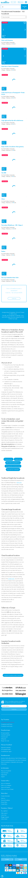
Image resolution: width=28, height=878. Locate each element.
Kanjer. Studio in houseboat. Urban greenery (12, 146)
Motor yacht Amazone (7, 40)
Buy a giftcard (4, 811)
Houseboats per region (6, 751)
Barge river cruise (5, 741)
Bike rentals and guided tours (13, 462)
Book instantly (4, 22)
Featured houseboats (5, 747)
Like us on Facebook (5, 783)
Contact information (5, 796)
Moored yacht (4, 737)
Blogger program (5, 817)
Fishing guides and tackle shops (13, 466)
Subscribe (14, 709)
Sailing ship (3, 739)
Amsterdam (12, 42)
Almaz (3, 199)
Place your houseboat (6, 771)
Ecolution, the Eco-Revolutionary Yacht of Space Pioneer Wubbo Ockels (14, 758)
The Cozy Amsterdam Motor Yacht (9, 277)
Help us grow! (4, 813)
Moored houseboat (5, 735)
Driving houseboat (5, 733)
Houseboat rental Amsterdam (7, 722)
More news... (4, 764)
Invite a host (3, 815)
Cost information (4, 773)
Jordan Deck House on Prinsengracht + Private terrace (12, 93)
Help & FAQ (4, 774)
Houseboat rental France (6, 724)
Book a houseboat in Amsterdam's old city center (12, 762)
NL (2, 42)
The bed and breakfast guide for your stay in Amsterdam (13, 760)
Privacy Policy (4, 802)
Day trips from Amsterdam (13, 469)
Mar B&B (3, 173)
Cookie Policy (4, 804)
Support (3, 776)
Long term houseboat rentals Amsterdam (13, 675)
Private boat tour (8, 459)
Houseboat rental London (6, 726)
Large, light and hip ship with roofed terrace (12, 120)
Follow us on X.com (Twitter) (7, 789)
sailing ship (19, 482)
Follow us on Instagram (6, 785)
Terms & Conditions (5, 800)
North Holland (6, 42)
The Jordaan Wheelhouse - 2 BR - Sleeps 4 (12, 225)
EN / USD (13, 2)
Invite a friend (4, 819)
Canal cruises (18, 459)
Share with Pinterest (5, 787)
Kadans (3, 251)
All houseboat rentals (5, 749)
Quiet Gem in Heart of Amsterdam (9, 66)
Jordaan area (11, 578)
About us (3, 798)
